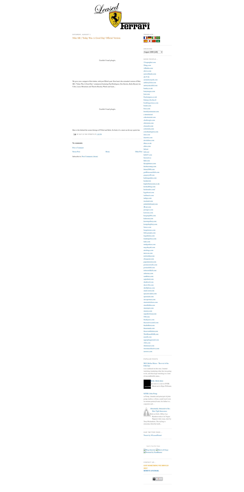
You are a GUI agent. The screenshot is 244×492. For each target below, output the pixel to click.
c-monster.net (148, 114)
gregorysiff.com (149, 175)
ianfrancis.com (149, 195)
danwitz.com (148, 137)
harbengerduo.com (150, 178)
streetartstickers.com (151, 302)
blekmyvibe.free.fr (150, 100)
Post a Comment (78, 148)
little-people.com (149, 233)
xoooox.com (148, 351)
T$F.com (147, 317)
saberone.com (148, 273)
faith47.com (148, 155)
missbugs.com (148, 250)
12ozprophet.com (150, 62)
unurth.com (147, 337)
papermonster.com (150, 262)
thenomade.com (149, 328)
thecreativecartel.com (151, 322)
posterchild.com (149, 267)
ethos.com (147, 146)
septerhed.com (149, 279)
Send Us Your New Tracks (153, 446)
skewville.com (149, 285)
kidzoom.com (148, 218)
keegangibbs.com (150, 215)
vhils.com (147, 343)
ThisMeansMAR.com (151, 334)
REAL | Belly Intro (156, 381)
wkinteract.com (149, 345)
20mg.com (147, 65)
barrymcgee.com (149, 91)
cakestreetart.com (150, 117)
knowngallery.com (150, 221)
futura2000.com (149, 169)
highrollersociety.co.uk (151, 184)
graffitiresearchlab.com (151, 172)
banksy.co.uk (148, 88)
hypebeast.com (149, 192)
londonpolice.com (150, 238)
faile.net (146, 152)
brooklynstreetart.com (151, 111)
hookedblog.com (149, 186)
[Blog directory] (150, 450)
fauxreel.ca (147, 158)
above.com (147, 71)
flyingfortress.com (150, 163)
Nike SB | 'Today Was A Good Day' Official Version (96, 37)
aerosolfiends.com (150, 74)
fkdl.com (147, 160)
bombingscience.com (151, 103)
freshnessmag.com (150, 166)
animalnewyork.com (150, 80)
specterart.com (149, 296)
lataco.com (147, 227)
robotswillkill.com (150, 270)
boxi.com (147, 108)
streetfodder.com (149, 305)
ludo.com (147, 241)
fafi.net (146, 149)
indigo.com (147, 198)
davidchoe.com (149, 140)
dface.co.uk (147, 143)
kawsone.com (148, 212)
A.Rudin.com (148, 68)
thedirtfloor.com (149, 325)
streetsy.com (148, 311)
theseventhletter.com (151, 331)
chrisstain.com (149, 123)
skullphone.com (149, 288)
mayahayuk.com (149, 247)
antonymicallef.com (150, 85)
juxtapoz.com (148, 210)
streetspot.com (149, 308)
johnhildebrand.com (151, 204)
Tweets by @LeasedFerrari (153, 435)
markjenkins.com (149, 244)
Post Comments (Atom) (90, 156)
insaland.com (148, 201)
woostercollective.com (151, 348)
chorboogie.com (149, 120)
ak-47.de (146, 77)
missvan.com (148, 253)
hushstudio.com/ (149, 189)
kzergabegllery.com (150, 224)
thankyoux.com (149, 319)
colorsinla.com (149, 129)
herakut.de (147, 181)
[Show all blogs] (162, 450)
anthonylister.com (150, 82)
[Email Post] (74, 134)
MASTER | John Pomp (149, 393)
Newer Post (76, 151)
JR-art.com (147, 207)
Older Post (138, 151)
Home (108, 151)
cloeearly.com (148, 126)
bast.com (147, 94)
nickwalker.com (149, 256)
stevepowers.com (149, 299)
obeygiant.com (149, 259)
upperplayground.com (151, 340)
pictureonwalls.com (150, 265)
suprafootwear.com (150, 314)
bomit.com (147, 105)
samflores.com (148, 276)
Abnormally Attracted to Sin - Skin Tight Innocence (160, 409)
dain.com (147, 134)
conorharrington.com (151, 131)
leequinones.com (149, 230)
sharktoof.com (148, 282)
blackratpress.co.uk (150, 97)
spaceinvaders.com (150, 293)
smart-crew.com (149, 290)
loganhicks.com (149, 236)
